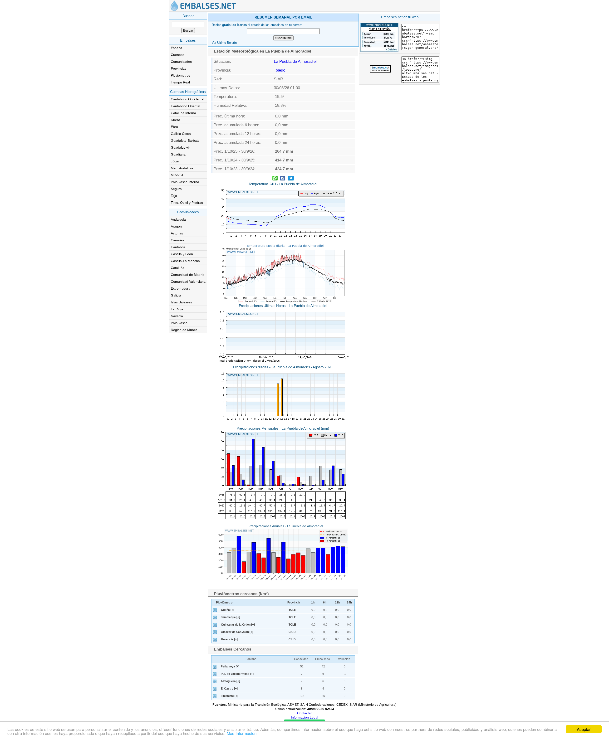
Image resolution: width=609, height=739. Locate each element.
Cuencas (177, 55)
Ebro (174, 127)
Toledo (279, 70)
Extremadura (180, 288)
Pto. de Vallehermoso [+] (237, 674)
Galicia (176, 295)
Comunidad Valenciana (188, 281)
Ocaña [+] (227, 610)
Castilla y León (182, 254)
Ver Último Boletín (224, 42)
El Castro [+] (229, 688)
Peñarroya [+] (230, 666)
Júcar (175, 161)
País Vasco (179, 323)
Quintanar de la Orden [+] (238, 624)
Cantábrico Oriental (185, 106)
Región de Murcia (184, 330)
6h (324, 602)
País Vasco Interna (185, 182)
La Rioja (177, 309)
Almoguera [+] (230, 681)
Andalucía (178, 219)
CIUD (292, 632)
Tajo (174, 196)
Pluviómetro (224, 602)
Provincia (293, 602)
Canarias (177, 240)
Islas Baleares (181, 302)
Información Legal (304, 717)
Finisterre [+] (229, 696)
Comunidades (181, 61)
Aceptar (584, 729)
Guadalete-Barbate (185, 140)
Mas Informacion (241, 733)
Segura (176, 189)
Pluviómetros (180, 75)
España (176, 48)
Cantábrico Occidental (187, 99)
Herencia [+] (229, 639)
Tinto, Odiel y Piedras (187, 202)
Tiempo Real (180, 82)
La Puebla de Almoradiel (295, 61)
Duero (175, 120)
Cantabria (178, 247)
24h (349, 602)
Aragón (176, 226)
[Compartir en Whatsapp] (275, 179)
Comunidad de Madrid (187, 275)
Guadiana (178, 154)
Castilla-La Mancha (185, 261)
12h (337, 602)
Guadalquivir (180, 147)
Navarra (177, 316)
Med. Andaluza (182, 168)
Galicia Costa (181, 134)
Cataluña (177, 268)
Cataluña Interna (183, 113)
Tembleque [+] (230, 617)
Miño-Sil (177, 175)
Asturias (177, 233)
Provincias (178, 68)
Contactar (304, 713)
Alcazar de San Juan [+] (237, 632)
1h (312, 602)
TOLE (292, 610)
